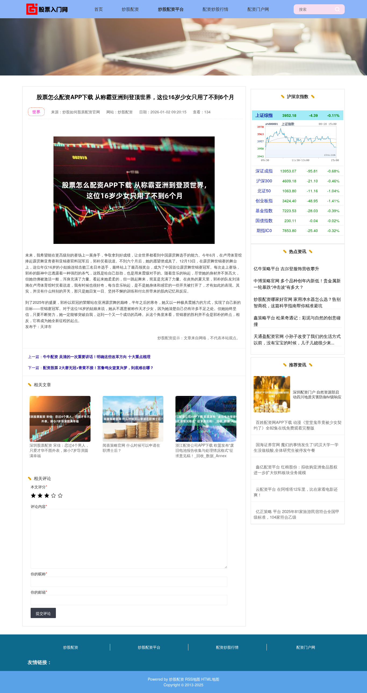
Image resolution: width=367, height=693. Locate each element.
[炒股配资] (48, 8)
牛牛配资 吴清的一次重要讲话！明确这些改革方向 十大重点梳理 (96, 356)
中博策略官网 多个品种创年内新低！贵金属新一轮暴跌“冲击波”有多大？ (297, 283)
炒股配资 (130, 9)
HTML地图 (210, 679)
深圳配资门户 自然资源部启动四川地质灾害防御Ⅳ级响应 (317, 394)
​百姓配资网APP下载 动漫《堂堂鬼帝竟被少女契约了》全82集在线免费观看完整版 (297, 425)
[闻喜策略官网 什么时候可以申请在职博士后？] (133, 418)
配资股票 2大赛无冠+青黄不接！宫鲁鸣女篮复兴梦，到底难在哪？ (98, 367)
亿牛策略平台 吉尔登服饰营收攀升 (286, 268)
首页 (98, 9)
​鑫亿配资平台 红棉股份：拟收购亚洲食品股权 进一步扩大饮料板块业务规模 (295, 469)
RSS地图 (192, 679)
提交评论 (43, 613)
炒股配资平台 (171, 9)
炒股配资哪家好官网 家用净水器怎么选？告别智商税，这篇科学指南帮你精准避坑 (297, 302)
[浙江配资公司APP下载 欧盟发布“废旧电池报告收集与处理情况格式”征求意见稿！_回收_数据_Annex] (205, 418)
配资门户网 (258, 9)
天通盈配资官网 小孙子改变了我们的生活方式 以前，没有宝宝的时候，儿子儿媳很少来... (297, 339)
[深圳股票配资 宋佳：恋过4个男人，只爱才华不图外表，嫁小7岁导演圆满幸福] (60, 418)
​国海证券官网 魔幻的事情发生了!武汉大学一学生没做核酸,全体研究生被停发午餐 (296, 447)
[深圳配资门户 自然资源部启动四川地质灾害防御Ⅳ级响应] (272, 394)
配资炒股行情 (215, 9)
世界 (36, 111)
